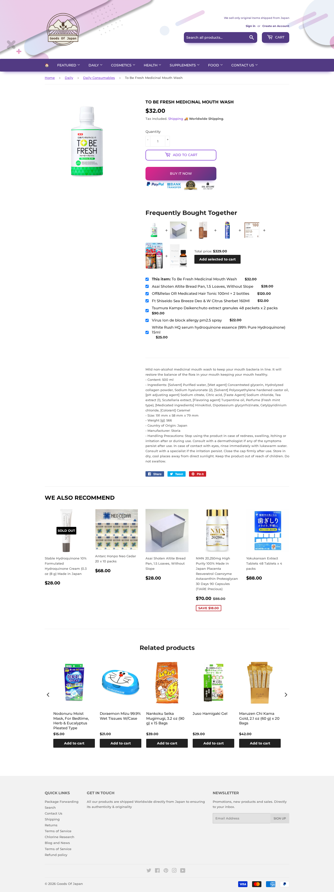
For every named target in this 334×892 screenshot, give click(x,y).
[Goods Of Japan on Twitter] (148, 871)
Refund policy (56, 855)
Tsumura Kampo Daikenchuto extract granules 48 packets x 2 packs (215, 308)
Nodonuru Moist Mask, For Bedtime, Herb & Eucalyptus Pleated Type (71, 720)
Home (50, 78)
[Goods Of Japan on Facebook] (157, 871)
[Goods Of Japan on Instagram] (174, 871)
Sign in (251, 26)
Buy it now (181, 173)
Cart (279, 37)
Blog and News (57, 843)
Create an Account (275, 26)
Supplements (183, 65)
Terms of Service (58, 831)
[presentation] (48, 694)
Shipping (175, 119)
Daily (94, 65)
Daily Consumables (99, 78)
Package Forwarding (61, 802)
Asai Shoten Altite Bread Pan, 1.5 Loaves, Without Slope (202, 286)
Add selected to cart (217, 259)
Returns (51, 825)
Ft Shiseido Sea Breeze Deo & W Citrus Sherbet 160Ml (201, 300)
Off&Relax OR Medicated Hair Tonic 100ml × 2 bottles (200, 293)
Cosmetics (122, 65)
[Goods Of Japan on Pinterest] (165, 871)
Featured (67, 65)
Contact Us (243, 65)
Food (214, 65)
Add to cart (74, 743)
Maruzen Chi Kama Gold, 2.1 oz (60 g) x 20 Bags (259, 718)
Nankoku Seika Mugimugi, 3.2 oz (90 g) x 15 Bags (165, 718)
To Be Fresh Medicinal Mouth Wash (194, 279)
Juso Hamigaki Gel (210, 713)
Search (50, 807)
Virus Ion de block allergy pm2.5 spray (187, 320)
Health (151, 65)
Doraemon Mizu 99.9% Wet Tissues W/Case (120, 716)
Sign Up (280, 818)
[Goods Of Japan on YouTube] (182, 871)
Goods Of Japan (70, 884)
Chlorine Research (59, 837)
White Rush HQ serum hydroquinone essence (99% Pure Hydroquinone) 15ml (218, 329)
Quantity (153, 131)
